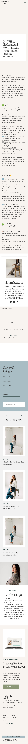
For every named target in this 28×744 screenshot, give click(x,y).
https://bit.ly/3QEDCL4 (9, 140)
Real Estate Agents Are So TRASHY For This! (11, 507)
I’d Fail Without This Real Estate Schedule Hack (10, 554)
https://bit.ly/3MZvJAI (9, 153)
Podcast (6, 38)
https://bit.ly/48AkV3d (17, 128)
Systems (6, 459)
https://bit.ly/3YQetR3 (9, 148)
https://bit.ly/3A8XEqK (9, 134)
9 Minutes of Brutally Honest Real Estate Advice (13, 463)
